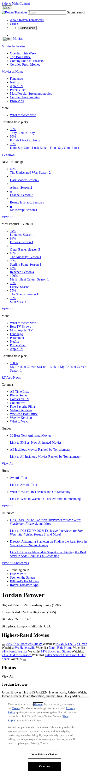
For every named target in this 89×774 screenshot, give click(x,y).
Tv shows (8, 154)
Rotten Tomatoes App (24, 585)
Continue (44, 766)
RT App (7, 377)
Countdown (17, 402)
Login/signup (27, 27)
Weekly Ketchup (21, 417)
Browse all (17, 101)
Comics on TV (19, 399)
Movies (18, 38)
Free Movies (18, 573)
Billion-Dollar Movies (24, 581)
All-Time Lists (19, 391)
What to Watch (23, 115)
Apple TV (16, 86)
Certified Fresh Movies (25, 64)
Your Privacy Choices (44, 754)
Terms (16, 708)
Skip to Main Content (16, 3)
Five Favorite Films (22, 406)
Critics (14, 23)
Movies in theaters (13, 46)
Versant (38, 704)
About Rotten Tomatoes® (27, 20)
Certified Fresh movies (25, 97)
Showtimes (21, 563)
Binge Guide (18, 395)
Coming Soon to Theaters (26, 61)
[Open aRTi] (7, 7)
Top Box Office (20, 57)
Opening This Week (23, 53)
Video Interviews (21, 410)
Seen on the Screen (22, 577)
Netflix (14, 82)
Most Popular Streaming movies (31, 93)
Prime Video (18, 89)
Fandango (16, 78)
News (17, 377)
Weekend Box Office (24, 414)
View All (7, 217)
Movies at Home (12, 71)
